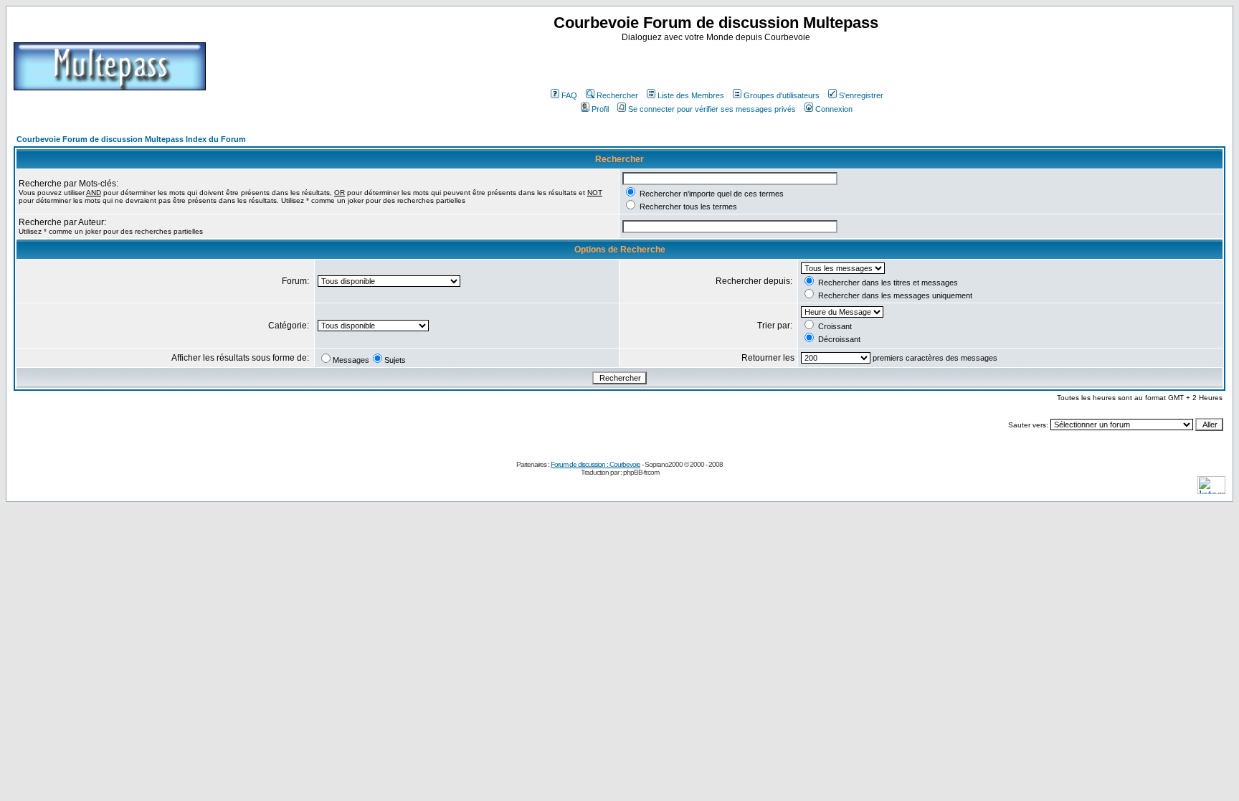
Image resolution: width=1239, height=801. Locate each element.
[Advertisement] (718, 63)
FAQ (569, 95)
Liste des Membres (691, 95)
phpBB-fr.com (641, 472)
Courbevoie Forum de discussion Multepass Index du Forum (131, 139)
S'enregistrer (861, 95)
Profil (600, 109)
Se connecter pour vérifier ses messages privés (712, 109)
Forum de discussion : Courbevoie (595, 464)
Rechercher (617, 95)
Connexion (834, 109)
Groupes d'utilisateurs (782, 95)
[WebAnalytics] (1211, 490)
